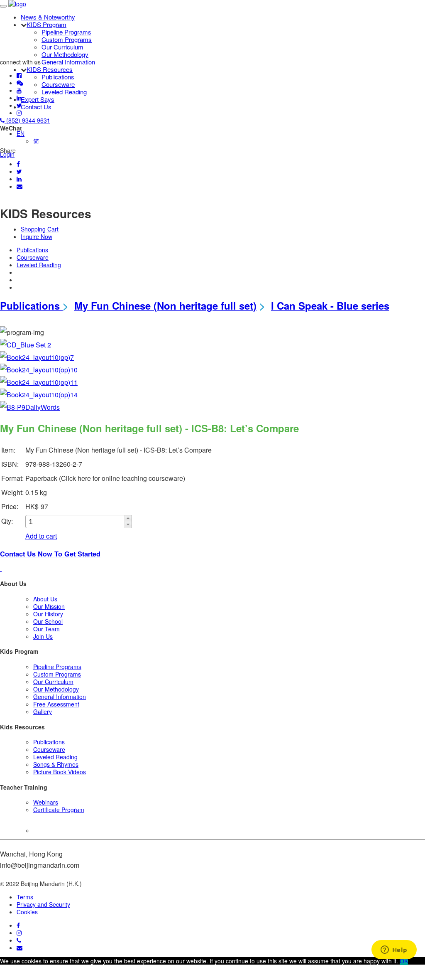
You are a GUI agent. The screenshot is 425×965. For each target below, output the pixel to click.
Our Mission (49, 606)
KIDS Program (46, 24)
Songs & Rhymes (55, 764)
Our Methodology (65, 54)
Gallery (42, 711)
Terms (25, 897)
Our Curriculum (62, 46)
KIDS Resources (50, 69)
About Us (45, 599)
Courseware (58, 84)
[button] (128, 518)
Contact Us (36, 106)
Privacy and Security (43, 904)
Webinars (45, 802)
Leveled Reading (64, 91)
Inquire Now (36, 236)
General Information (68, 61)
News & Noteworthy (48, 16)
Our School (48, 621)
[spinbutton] (75, 521)
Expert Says (37, 99)
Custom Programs (67, 39)
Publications (58, 76)
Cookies (27, 912)
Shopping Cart (40, 229)
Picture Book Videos (59, 772)
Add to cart (41, 536)
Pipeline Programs (66, 31)
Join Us (43, 636)
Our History (48, 614)
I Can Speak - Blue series (330, 305)
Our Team (46, 629)
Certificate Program (58, 809)
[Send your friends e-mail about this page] (19, 186)
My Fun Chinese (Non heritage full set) (165, 305)
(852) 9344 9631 (27, 120)
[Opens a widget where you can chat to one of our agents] (394, 950)
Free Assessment (56, 704)
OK (404, 961)
